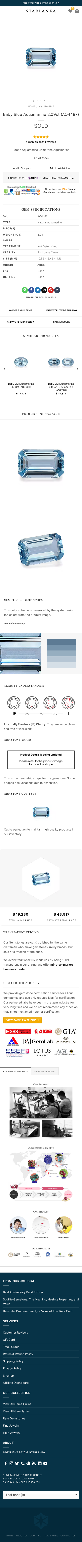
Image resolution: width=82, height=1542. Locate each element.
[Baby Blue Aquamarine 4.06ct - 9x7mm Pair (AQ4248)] (61, 362)
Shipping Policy (13, 1361)
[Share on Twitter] (38, 290)
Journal (35, 1535)
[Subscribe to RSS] (34, 1464)
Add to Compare (22, 168)
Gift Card (9, 1339)
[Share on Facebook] (31, 290)
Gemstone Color (18, 600)
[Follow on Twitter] (17, 1464)
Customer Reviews (15, 1332)
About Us (22, 1535)
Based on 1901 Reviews (41, 142)
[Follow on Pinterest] (28, 1464)
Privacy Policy (12, 1368)
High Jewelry (11, 1432)
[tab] (15, 1071)
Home (31, 106)
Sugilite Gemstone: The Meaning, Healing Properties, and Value (41, 1302)
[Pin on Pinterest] (51, 290)
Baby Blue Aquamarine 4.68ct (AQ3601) (21, 385)
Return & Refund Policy (18, 1354)
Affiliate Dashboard (16, 1382)
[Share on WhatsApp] (25, 290)
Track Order (11, 1346)
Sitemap (8, 1375)
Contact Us (68, 1535)
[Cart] (77, 11)
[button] (3, 57)
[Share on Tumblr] (57, 290)
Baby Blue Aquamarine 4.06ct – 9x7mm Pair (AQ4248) (61, 387)
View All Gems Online (17, 1404)
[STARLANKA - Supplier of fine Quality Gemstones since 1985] (41, 11)
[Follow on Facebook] (6, 1464)
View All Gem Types (16, 1411)
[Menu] (5, 11)
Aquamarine (46, 106)
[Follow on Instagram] (11, 1464)
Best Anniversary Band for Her (23, 1292)
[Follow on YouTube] (45, 1464)
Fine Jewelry (11, 1425)
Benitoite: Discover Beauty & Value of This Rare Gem (37, 1311)
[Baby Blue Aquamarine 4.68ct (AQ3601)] (21, 362)
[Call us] (23, 1464)
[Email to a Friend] (44, 290)
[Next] (77, 369)
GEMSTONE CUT (16, 793)
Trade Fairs (50, 1535)
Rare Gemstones (14, 1418)
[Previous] (5, 369)
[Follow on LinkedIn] (40, 1464)
